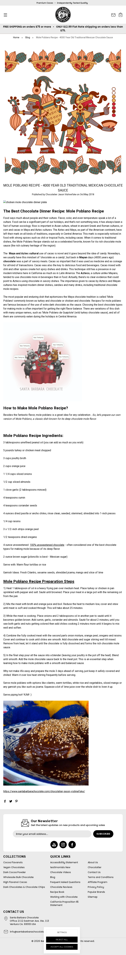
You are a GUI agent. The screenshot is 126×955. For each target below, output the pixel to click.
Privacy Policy (96, 887)
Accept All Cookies (62, 946)
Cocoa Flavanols (13, 862)
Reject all (62, 939)
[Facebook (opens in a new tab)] (5, 801)
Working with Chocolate (64, 897)
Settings (62, 932)
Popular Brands (96, 892)
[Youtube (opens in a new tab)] (54, 844)
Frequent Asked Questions (65, 882)
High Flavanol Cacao (15, 882)
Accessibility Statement (64, 862)
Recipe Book (57, 892)
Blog (52, 877)
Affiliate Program (97, 882)
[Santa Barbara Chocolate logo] (63, 15)
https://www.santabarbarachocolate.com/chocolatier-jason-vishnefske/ (44, 791)
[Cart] (120, 15)
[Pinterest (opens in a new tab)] (16, 801)
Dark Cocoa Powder (14, 872)
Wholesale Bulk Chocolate (18, 877)
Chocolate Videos (60, 872)
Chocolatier (94, 867)
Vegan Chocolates (14, 867)
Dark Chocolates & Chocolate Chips (24, 887)
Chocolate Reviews (61, 887)
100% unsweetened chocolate (47, 544)
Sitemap (92, 897)
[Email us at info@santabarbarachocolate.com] (113, 15)
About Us (93, 862)
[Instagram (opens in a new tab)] (63, 844)
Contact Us (94, 872)
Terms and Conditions (101, 877)
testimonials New (60, 867)
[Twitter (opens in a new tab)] (10, 801)
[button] (4, 14)
